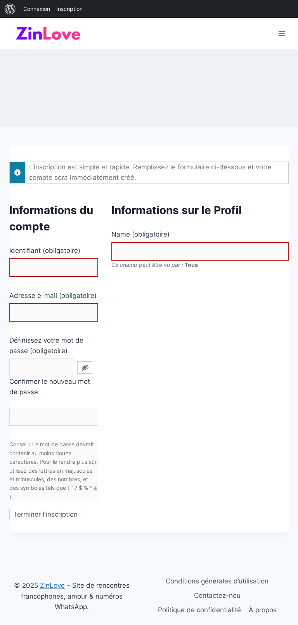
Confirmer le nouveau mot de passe (49, 387)
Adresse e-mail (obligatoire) (53, 295)
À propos (263, 610)
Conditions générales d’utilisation (217, 581)
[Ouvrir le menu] (281, 33)
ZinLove (52, 585)
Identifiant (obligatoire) (44, 250)
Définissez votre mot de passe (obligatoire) (46, 345)
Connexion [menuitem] (36, 8)
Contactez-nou (217, 595)
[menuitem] (10, 9)
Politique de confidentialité (199, 610)
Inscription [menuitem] (69, 8)
